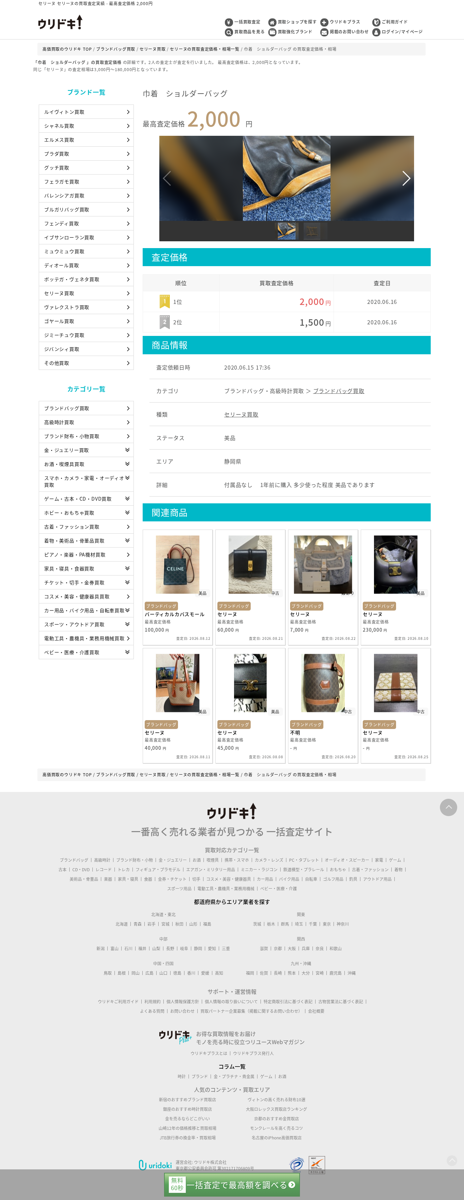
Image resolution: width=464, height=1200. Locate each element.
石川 (128, 948)
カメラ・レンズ (269, 860)
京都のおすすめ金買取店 (276, 1119)
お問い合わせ (182, 1011)
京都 (278, 948)
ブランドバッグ (74, 860)
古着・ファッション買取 (72, 526)
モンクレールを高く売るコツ (276, 1128)
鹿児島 (335, 973)
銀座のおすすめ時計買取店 (187, 1109)
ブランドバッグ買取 (66, 408)
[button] (406, 178)
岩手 (151, 924)
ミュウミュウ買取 (64, 251)
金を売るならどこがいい (187, 1119)
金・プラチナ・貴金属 (234, 1076)
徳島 (177, 973)
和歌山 (335, 948)
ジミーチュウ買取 (64, 334)
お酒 (197, 860)
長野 (170, 948)
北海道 (121, 924)
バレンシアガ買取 (64, 195)
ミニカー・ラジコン (259, 869)
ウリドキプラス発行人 (253, 1053)
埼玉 (299, 924)
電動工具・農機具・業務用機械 (225, 889)
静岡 (198, 948)
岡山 (135, 973)
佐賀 (264, 973)
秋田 (179, 924)
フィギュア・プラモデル (158, 869)
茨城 (257, 924)
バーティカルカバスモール (175, 614)
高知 (219, 973)
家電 (379, 860)
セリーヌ (227, 614)
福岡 (250, 973)
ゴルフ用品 (333, 879)
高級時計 (102, 860)
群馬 (285, 924)
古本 (62, 869)
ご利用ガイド (395, 22)
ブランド (200, 1076)
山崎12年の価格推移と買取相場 (187, 1128)
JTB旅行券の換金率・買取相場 (188, 1138)
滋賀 (264, 948)
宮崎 (320, 973)
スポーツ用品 (179, 889)
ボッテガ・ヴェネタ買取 (72, 279)
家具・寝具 (128, 879)
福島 (207, 924)
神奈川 (343, 924)
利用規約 (152, 1002)
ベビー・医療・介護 (278, 889)
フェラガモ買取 (61, 181)
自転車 (311, 879)
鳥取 (108, 973)
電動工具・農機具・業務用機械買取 (84, 638)
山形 (193, 924)
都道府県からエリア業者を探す (232, 901)
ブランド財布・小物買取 (72, 436)
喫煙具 (213, 860)
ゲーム (395, 860)
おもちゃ (338, 869)
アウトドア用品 (377, 879)
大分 (306, 973)
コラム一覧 (232, 1066)
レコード (103, 869)
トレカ (124, 869)
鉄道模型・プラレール (303, 869)
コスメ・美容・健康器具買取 (76, 596)
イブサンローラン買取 (69, 237)
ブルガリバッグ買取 (66, 209)
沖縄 (351, 973)
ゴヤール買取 (59, 321)
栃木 (271, 924)
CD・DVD (81, 869)
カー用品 (265, 879)
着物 (398, 869)
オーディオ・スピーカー (347, 860)
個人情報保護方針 (182, 1002)
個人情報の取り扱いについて (231, 1002)
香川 (191, 973)
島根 (122, 973)
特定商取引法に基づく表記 (288, 1002)
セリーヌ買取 (59, 293)
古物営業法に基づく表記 (340, 1002)
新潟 (100, 948)
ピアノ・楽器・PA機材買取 (74, 554)
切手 (196, 879)
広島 (149, 973)
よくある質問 (152, 1011)
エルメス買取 (59, 139)
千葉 (313, 924)
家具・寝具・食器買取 (69, 568)
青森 (137, 924)
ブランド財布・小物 (134, 860)
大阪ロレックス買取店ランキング (276, 1109)
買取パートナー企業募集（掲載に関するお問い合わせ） (251, 1011)
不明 (295, 732)
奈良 (320, 948)
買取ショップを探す (297, 22)
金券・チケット (172, 879)
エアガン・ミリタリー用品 (210, 869)
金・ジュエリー (173, 860)
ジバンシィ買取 (61, 348)
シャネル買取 (59, 125)
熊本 (292, 973)
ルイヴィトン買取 (64, 111)
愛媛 (205, 973)
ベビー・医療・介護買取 (72, 652)
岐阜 (184, 948)
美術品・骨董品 (84, 879)
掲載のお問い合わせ (349, 32)
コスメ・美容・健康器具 (228, 879)
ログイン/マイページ (402, 32)
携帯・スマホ (237, 860)
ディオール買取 (61, 265)
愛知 (212, 948)
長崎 (278, 973)
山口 (163, 973)
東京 (327, 924)
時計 (182, 1076)
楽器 (108, 879)
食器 (148, 879)
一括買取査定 (247, 22)
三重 (226, 948)
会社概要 (316, 1011)
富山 (114, 948)
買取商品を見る (249, 32)
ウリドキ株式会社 (210, 1162)
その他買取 (56, 362)
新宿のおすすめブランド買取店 (187, 1100)
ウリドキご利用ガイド (118, 1002)
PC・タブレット (304, 860)
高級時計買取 (59, 422)
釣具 (353, 879)
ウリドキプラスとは (209, 1053)
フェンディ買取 (61, 223)
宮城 (165, 924)
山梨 (156, 948)
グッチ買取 (56, 167)
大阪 (292, 948)
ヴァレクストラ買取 (66, 307)
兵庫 (306, 948)
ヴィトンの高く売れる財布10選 (276, 1100)
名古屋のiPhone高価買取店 (277, 1138)
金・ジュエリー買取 (66, 450)
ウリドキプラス (345, 22)
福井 (142, 948)
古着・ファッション (370, 869)
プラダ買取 (56, 153)
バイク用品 (289, 879)
